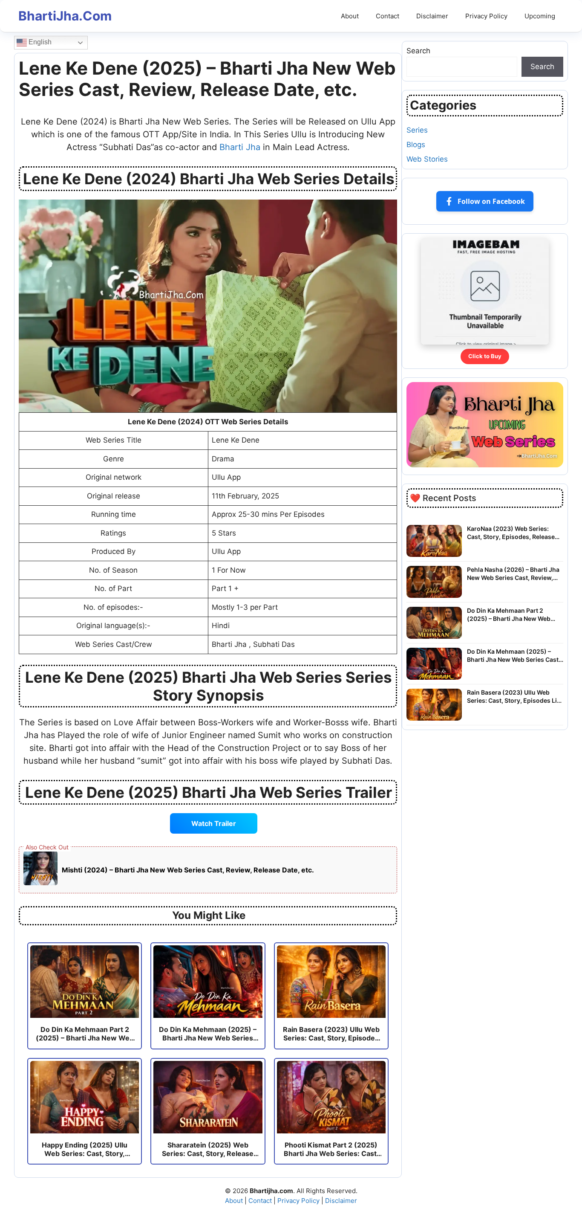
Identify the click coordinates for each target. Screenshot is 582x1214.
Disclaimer (432, 16)
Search (418, 50)
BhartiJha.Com (65, 15)
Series (417, 130)
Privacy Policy (486, 16)
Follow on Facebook (491, 201)
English (39, 42)
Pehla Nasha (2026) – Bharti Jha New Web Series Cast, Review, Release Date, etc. (513, 574)
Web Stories (427, 159)
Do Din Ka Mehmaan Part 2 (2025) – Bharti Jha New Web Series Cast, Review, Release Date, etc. (508, 615)
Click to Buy (484, 356)
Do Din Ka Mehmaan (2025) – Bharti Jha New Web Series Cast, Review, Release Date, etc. (513, 656)
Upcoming (539, 16)
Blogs (415, 144)
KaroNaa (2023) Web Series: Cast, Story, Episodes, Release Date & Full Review (511, 533)
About (350, 16)
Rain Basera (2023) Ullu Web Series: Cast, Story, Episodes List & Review (514, 697)
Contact (387, 16)
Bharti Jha (239, 147)
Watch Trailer (213, 823)
